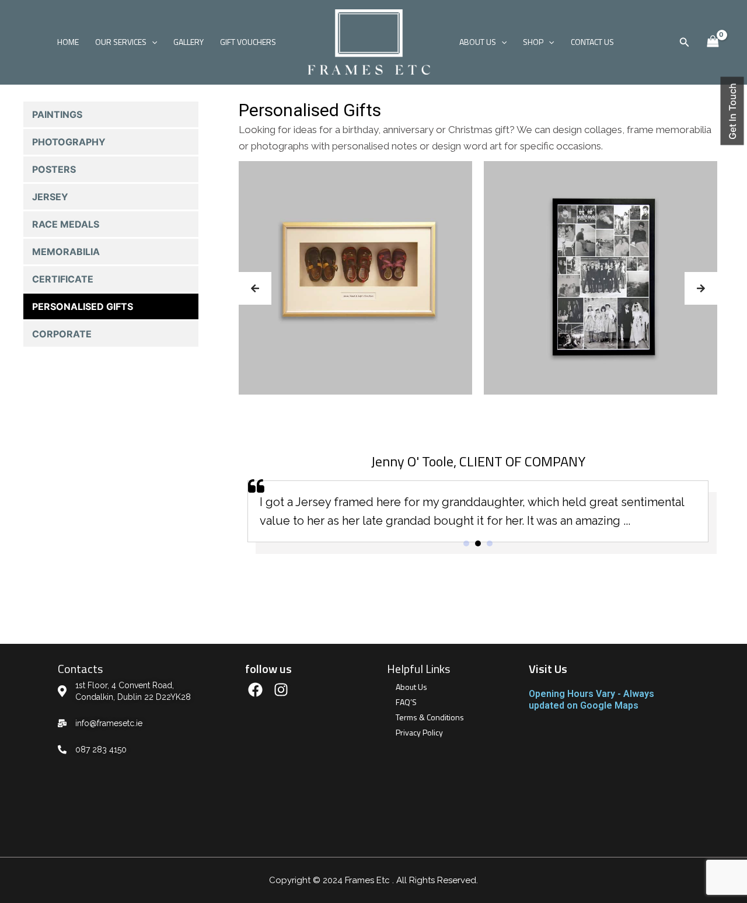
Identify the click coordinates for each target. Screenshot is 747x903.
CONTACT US (592, 42)
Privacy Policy (419, 732)
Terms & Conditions (430, 717)
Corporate (62, 334)
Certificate (62, 279)
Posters (54, 169)
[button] (255, 288)
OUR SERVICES (120, 42)
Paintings (57, 114)
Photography (69, 142)
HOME (68, 42)
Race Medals (65, 224)
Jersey (50, 197)
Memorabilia (66, 251)
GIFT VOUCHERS (248, 42)
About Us (411, 687)
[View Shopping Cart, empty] (712, 42)
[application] (151, 42)
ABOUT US (477, 42)
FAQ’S (406, 702)
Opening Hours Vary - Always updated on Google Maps (591, 699)
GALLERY (188, 42)
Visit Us (548, 669)
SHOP (533, 42)
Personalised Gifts (82, 306)
